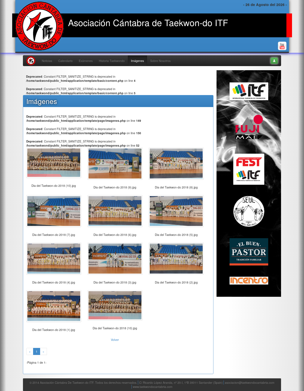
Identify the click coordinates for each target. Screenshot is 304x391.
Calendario (65, 61)
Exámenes (86, 61)
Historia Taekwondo (112, 61)
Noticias (47, 61)
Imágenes (137, 61)
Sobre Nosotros (160, 61)
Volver (115, 340)
